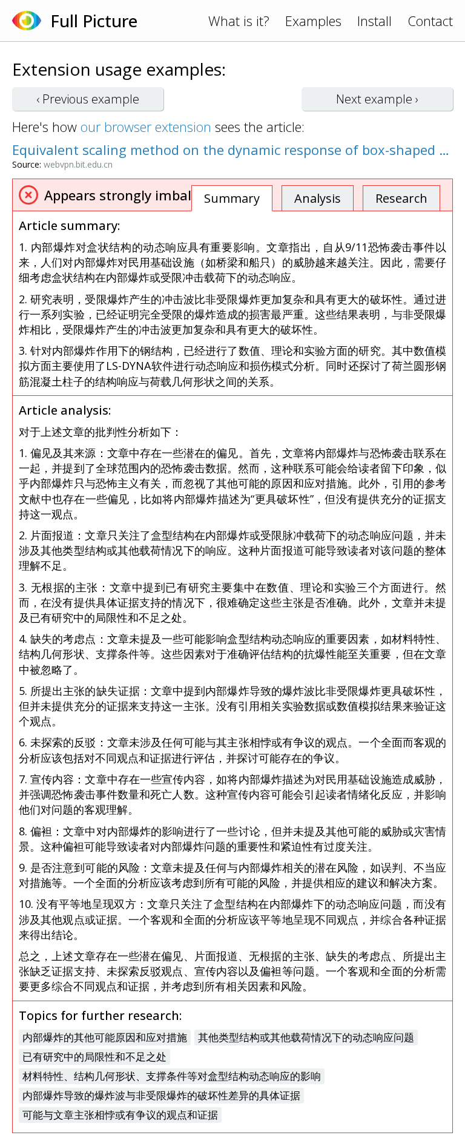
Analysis (317, 198)
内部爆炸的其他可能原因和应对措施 (104, 1037)
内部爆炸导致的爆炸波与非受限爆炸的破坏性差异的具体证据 (161, 1095)
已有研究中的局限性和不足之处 (94, 1057)
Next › (377, 99)
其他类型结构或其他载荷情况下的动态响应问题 (306, 1037)
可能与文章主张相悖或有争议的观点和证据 (120, 1115)
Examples (313, 21)
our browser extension (146, 126)
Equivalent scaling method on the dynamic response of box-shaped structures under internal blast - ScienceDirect (232, 149)
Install (374, 21)
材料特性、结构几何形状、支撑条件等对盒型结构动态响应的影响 (171, 1076)
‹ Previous (87, 99)
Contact (430, 21)
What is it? (238, 21)
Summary (232, 198)
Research (401, 198)
